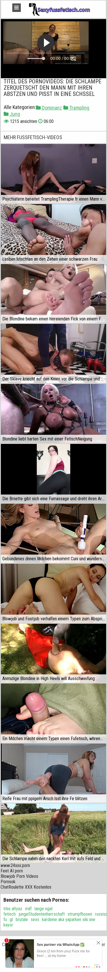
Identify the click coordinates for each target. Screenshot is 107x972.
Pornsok (8, 881)
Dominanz (51, 108)
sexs (35, 919)
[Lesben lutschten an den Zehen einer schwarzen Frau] (53, 233)
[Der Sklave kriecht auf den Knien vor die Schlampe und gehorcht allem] (53, 353)
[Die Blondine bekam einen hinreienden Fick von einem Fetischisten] (53, 293)
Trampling (78, 108)
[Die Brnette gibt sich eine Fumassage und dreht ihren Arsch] (53, 473)
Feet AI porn (12, 871)
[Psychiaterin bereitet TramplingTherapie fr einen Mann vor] (53, 173)
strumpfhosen (80, 914)
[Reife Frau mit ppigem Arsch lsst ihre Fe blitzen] (53, 773)
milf (28, 908)
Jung (14, 114)
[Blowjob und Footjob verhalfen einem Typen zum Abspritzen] (53, 593)
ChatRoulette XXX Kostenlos (26, 887)
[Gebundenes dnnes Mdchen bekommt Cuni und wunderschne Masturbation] (53, 533)
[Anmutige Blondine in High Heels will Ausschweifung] (53, 653)
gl (11, 919)
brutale (22, 919)
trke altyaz (12, 908)
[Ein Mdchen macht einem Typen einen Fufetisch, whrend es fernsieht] (53, 713)
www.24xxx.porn (15, 865)
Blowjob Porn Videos (19, 876)
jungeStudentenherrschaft (42, 914)
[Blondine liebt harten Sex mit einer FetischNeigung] (53, 413)
